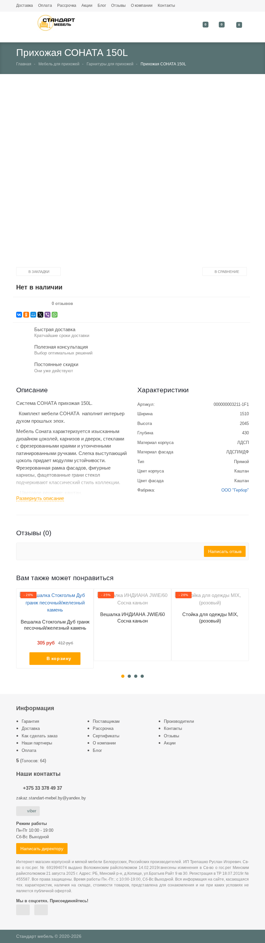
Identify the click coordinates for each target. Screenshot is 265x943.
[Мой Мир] (33, 315)
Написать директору (41, 848)
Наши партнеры (37, 743)
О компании (142, 5)
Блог (102, 5)
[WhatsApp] (55, 315)
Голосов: (33, 760)
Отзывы (118, 5)
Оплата (45, 5)
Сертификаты (106, 735)
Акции (86, 5)
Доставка (24, 5)
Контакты (166, 5)
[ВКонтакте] (19, 315)
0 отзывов (62, 303)
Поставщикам (106, 721)
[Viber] (47, 315)
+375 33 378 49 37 (42, 788)
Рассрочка (66, 5)
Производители (179, 721)
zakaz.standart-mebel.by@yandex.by (51, 798)
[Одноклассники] (26, 315)
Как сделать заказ (40, 735)
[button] (127, 176)
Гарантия (30, 721)
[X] (40, 315)
